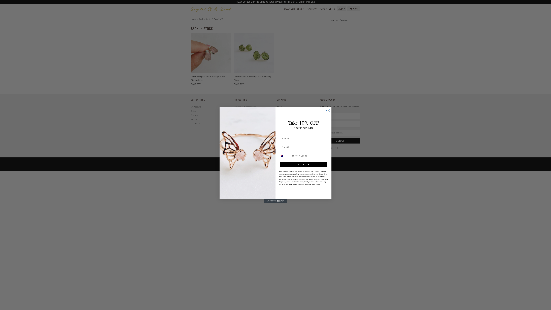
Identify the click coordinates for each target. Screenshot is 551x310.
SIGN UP (303, 164)
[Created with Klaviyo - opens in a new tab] (275, 201)
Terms (318, 184)
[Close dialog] (328, 110)
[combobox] (283, 156)
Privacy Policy (309, 184)
